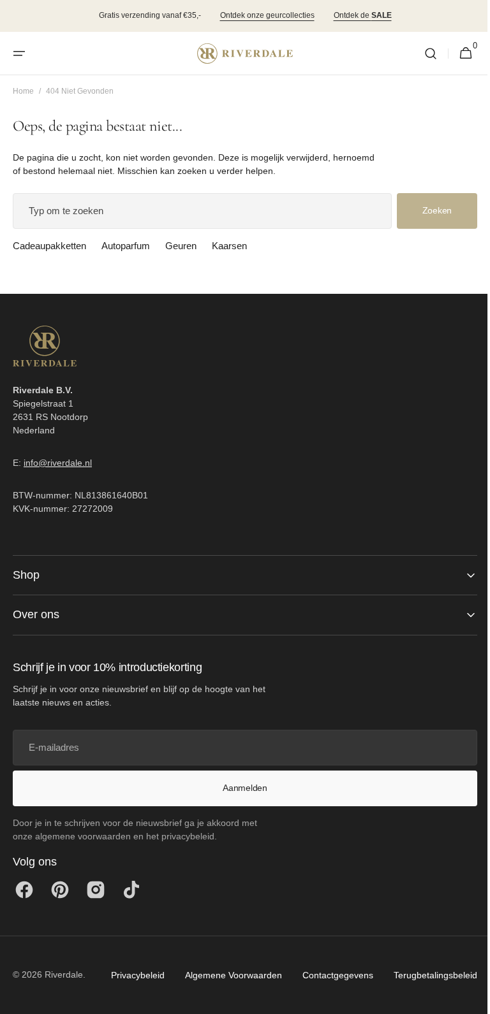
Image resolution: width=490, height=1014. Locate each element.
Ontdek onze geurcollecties (267, 15)
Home (23, 91)
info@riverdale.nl (58, 463)
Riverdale (64, 974)
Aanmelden (240, 788)
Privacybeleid (39, 1008)
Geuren (181, 245)
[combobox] (197, 211)
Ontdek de (363, 15)
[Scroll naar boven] (465, 999)
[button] (19, 54)
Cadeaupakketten (49, 245)
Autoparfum (125, 245)
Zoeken (427, 210)
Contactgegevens (239, 1008)
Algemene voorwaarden (135, 1008)
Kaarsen (229, 245)
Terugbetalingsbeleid (337, 1008)
